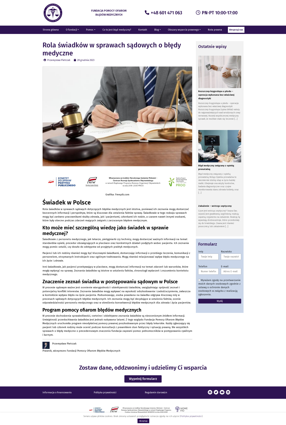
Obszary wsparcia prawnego (183, 29)
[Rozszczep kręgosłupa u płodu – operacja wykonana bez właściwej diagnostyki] (219, 72)
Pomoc (89, 29)
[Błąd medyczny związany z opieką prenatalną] (219, 146)
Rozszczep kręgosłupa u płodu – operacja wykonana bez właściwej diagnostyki (216, 95)
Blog (156, 29)
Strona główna (51, 29)
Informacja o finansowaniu (57, 392)
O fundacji (71, 29)
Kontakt (142, 29)
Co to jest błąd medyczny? (116, 29)
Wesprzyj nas (236, 29)
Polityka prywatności (105, 392)
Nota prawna (215, 29)
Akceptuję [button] (143, 421)
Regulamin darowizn (156, 392)
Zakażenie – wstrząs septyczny (215, 206)
